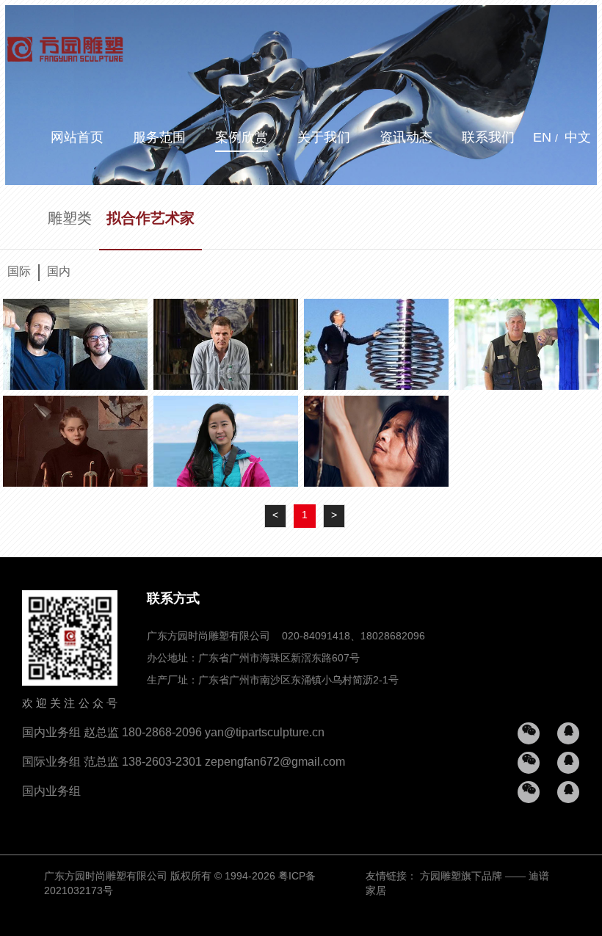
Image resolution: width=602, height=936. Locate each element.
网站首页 (77, 138)
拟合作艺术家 (150, 219)
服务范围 (159, 138)
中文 (578, 138)
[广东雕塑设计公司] (65, 44)
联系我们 (488, 138)
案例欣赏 (241, 138)
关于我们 (323, 138)
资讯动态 (406, 138)
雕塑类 (70, 219)
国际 (19, 272)
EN (542, 138)
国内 (58, 272)
